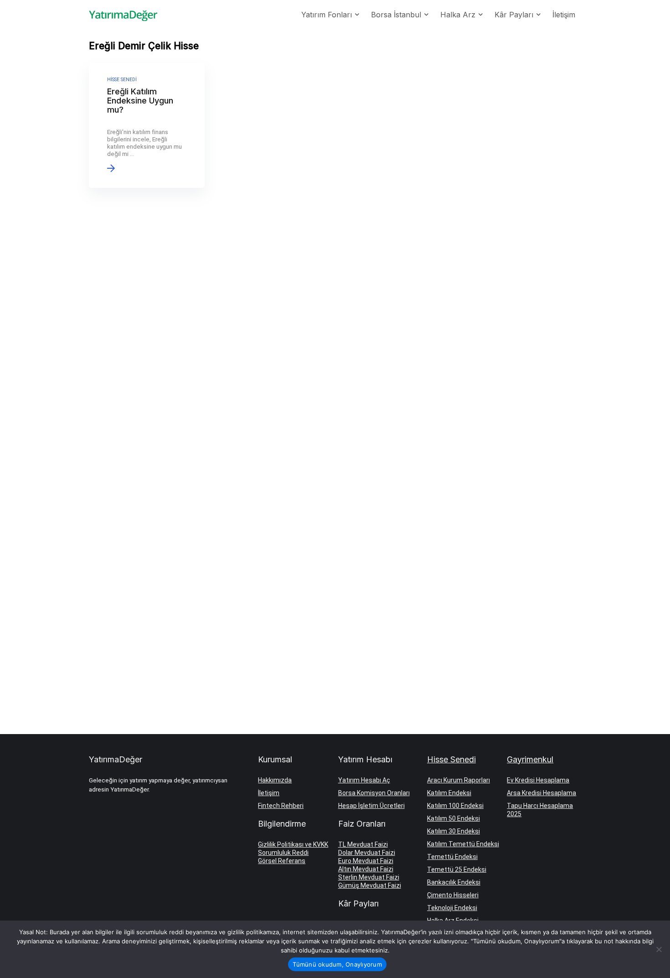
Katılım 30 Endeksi (453, 831)
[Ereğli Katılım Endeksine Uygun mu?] (146, 125)
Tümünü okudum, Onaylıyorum (337, 964)
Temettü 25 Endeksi (456, 869)
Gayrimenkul (530, 759)
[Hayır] (658, 949)
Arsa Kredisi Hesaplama (541, 793)
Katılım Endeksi (449, 793)
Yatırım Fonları (326, 14)
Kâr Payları (514, 14)
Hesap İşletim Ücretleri (371, 805)
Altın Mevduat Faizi (365, 869)
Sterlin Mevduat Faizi (368, 877)
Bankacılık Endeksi (453, 882)
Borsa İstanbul (396, 14)
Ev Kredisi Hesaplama (538, 780)
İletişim (563, 14)
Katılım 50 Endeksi (453, 818)
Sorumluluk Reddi (283, 852)
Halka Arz (457, 14)
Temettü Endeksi (452, 856)
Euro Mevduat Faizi (365, 860)
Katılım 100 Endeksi (455, 805)
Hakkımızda (275, 780)
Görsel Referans (281, 860)
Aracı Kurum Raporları (458, 780)
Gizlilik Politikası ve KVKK (293, 844)
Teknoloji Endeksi (452, 907)
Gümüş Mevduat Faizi (369, 885)
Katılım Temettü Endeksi (463, 844)
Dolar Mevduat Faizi (366, 852)
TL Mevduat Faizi (363, 844)
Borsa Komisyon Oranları (374, 793)
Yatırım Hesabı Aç (364, 780)
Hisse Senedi (451, 759)
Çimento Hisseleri (453, 895)
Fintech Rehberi (281, 805)
